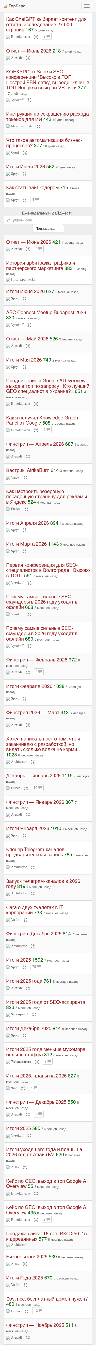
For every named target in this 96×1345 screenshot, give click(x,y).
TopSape (17, 6)
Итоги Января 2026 (27, 828)
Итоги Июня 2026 (25, 291)
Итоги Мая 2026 (24, 359)
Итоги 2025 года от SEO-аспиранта (45, 1001)
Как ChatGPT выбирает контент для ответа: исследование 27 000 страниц (46, 24)
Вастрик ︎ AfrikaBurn (27, 469)
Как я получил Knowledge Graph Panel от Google (42, 420)
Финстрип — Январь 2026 (35, 801)
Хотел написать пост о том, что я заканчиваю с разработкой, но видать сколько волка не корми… (44, 744)
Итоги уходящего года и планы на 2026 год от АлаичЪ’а (44, 1151)
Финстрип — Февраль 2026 (36, 659)
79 (34, 966)
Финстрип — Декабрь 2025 (36, 1101)
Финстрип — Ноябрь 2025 (35, 1324)
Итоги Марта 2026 (26, 543)
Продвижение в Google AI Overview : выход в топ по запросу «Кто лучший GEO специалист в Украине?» (47, 385)
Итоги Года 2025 (24, 1277)
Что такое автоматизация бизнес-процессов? (44, 142)
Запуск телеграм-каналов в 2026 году (43, 883)
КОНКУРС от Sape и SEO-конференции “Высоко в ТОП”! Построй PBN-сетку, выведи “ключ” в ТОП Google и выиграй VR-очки (47, 79)
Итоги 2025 (18, 959)
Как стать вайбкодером (32, 187)
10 (35, 788)
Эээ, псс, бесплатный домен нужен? (47, 1298)
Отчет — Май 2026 (27, 338)
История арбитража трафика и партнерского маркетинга (40, 265)
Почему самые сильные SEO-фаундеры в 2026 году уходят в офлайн (42, 601)
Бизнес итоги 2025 (27, 1256)
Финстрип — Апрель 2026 (35, 443)
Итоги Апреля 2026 (27, 522)
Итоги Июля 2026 (25, 166)
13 (36, 1311)
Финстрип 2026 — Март (32, 712)
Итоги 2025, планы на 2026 (36, 1075)
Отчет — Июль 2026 (28, 50)
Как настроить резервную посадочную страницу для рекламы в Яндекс (46, 496)
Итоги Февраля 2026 (29, 685)
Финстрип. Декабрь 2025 (34, 933)
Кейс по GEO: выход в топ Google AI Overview (46, 1183)
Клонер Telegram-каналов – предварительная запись (37, 852)
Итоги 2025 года (24, 980)
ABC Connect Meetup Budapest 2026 (46, 312)
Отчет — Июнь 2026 (28, 241)
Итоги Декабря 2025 (28, 1028)
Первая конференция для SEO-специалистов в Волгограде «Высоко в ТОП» (48, 570)
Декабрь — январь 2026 (33, 775)
